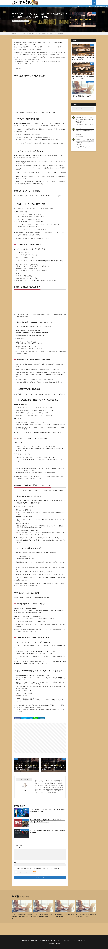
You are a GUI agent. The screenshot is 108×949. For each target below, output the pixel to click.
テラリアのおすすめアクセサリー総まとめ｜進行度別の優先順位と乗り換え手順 (47, 810)
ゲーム (26, 20)
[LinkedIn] (41, 718)
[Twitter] (24, 718)
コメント (17, 847)
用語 (24, 20)
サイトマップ (67, 940)
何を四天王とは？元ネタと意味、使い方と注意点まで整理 (64, 915)
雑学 (93, 44)
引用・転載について (43, 940)
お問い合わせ (25, 940)
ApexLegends (26, 819)
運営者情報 (34, 940)
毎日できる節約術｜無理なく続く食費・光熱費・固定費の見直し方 (83, 58)
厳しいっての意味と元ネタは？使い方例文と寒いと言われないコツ (86, 915)
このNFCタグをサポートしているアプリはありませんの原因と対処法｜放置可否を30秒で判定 (85, 140)
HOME (14, 33)
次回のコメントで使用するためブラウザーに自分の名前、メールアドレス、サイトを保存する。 (38, 868)
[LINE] (35, 718)
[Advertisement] (40, 95)
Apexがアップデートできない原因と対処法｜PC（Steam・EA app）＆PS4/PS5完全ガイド (47, 821)
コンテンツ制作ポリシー (79, 940)
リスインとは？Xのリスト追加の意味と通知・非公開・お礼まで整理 (43, 915)
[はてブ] (30, 718)
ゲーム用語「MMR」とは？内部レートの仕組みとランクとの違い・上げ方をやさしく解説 (45, 33)
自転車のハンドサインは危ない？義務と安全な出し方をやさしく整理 (83, 77)
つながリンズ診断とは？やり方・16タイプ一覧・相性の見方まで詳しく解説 (82, 96)
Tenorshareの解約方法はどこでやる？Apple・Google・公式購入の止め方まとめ (85, 119)
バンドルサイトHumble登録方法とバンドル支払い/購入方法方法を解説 (48, 831)
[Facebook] (17, 718)
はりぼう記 (58, 943)
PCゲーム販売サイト (25, 830)
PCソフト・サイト (91, 82)
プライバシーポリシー (57, 940)
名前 (15, 862)
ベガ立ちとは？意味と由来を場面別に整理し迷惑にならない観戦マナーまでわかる (22, 916)
